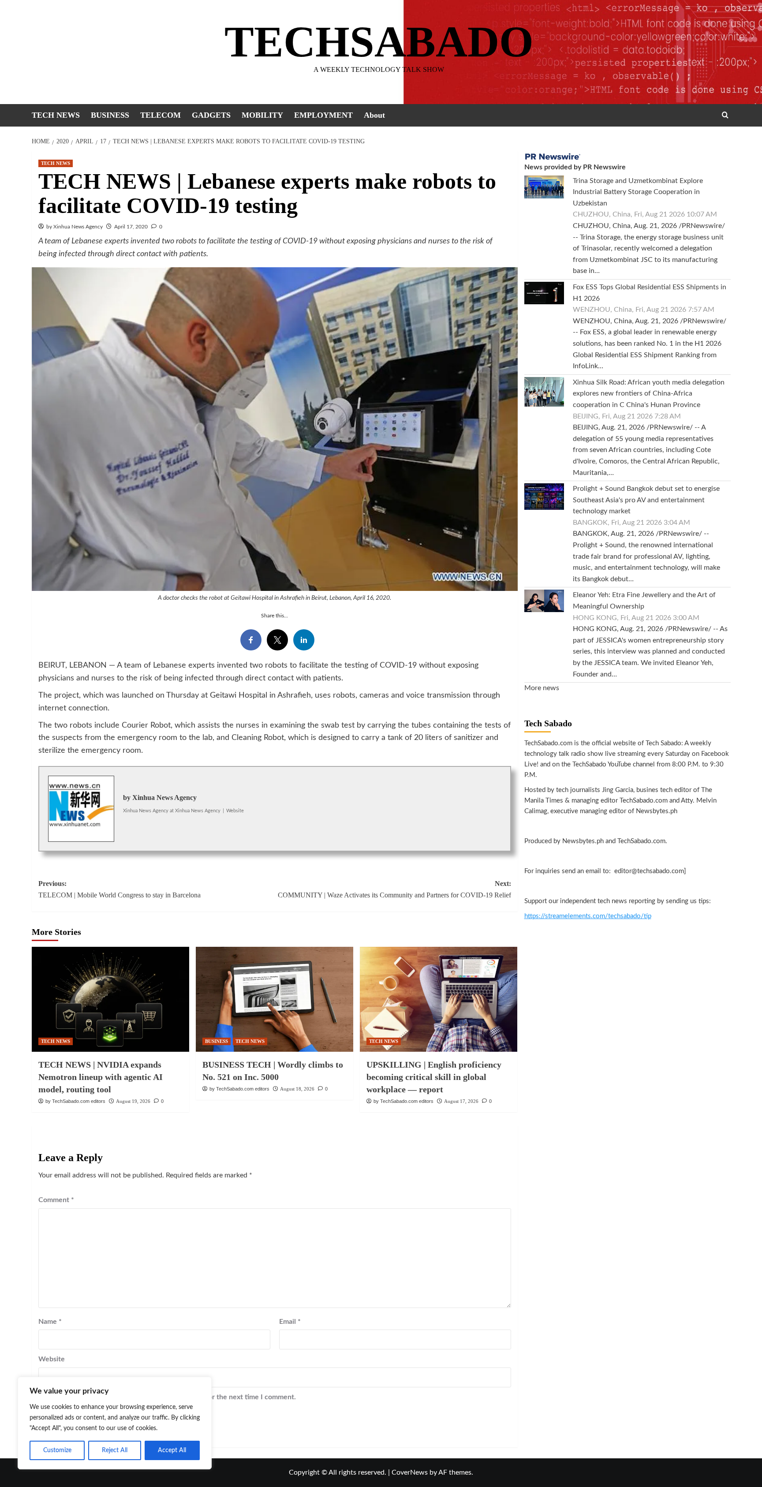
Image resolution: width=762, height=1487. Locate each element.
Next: (394, 889)
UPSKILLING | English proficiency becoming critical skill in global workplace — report (433, 1077)
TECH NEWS (56, 115)
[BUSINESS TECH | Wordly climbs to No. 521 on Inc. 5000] (274, 999)
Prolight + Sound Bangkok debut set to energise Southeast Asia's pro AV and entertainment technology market (646, 500)
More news (541, 687)
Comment (56, 1199)
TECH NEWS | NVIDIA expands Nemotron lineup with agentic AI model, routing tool (100, 1077)
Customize (57, 1450)
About (374, 115)
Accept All (172, 1450)
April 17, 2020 (131, 226)
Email (290, 1321)
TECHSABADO (379, 41)
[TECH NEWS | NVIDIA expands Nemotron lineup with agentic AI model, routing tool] (110, 999)
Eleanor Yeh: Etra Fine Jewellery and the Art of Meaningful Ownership (644, 601)
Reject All (114, 1450)
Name (50, 1321)
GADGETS (211, 115)
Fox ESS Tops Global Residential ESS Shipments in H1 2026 (649, 293)
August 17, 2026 (461, 1101)
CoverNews (410, 1472)
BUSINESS (110, 115)
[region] (115, 1423)
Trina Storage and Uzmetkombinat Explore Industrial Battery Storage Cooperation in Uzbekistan (638, 192)
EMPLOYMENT (323, 115)
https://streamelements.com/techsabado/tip (587, 916)
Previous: (119, 889)
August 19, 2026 (133, 1101)
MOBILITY (262, 115)
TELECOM (160, 115)
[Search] (725, 115)
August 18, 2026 (297, 1088)
